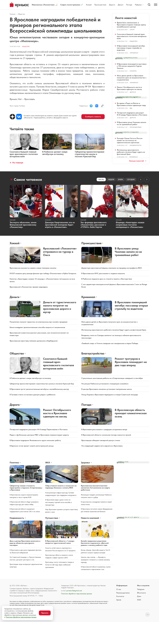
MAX (139, 600)
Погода (129, 5)
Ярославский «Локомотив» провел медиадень (29, 287)
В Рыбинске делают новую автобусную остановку (30, 378)
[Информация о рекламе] (146, 59)
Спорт (132, 29)
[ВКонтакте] (19, 116)
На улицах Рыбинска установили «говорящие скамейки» (105, 384)
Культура (133, 71)
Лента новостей (126, 18)
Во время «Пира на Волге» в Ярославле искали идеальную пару (131, 104)
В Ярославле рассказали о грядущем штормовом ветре (104, 429)
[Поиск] (149, 4)
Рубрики (138, 5)
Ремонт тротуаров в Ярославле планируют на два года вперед (131, 362)
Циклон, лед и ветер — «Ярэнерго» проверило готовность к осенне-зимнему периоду (95, 559)
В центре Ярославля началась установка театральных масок (106, 389)
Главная (12, 14)
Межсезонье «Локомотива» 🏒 (45, 5)
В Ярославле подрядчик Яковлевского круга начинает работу (35, 440)
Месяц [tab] (101, 179)
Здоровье (85, 462)
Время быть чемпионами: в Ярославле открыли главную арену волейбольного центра (131, 24)
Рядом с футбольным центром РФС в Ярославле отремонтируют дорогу (39, 435)
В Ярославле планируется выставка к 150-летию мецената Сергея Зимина (131, 66)
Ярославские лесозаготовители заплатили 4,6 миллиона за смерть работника (95, 488)
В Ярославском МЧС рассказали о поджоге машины (103, 273)
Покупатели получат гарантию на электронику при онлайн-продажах (38, 322)
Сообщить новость (93, 116)
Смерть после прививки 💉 (71, 5)
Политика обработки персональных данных (76, 594)
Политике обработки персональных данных (21, 617)
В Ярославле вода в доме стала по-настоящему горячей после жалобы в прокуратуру (58, 502)
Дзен (139, 596)
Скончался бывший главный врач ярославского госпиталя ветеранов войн (131, 36)
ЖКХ (47, 462)
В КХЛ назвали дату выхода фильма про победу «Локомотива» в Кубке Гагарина (43, 273)
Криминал (134, 53)
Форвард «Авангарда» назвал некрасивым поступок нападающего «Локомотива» (130, 224)
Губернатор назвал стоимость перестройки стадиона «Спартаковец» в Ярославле (26, 488)
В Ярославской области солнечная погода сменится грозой (106, 435)
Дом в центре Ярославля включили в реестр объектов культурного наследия (25, 543)
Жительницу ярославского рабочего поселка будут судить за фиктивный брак (131, 152)
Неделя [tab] (111, 179)
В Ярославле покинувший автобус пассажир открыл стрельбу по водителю (131, 48)
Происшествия (100, 5)
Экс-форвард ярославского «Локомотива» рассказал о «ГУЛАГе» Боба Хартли (93, 224)
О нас (118, 589)
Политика (14, 462)
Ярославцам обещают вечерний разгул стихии (100, 440)
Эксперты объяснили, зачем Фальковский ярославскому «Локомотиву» (23, 224)
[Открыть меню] (155, 4)
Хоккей (88, 5)
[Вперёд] (146, 179)
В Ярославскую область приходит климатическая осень (131, 413)
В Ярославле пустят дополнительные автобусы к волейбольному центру (39, 389)
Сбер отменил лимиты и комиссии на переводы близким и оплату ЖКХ (60, 487)
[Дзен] (12, 116)
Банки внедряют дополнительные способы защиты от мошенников (37, 327)
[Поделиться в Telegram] (91, 106)
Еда (131, 108)
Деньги (120, 5)
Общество (21, 14)
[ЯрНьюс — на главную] (19, 4)
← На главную (16, 162)
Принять (44, 613)
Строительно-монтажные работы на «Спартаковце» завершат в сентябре (112, 378)
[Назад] (140, 179)
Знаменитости (135, 145)
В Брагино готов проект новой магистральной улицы (32, 446)
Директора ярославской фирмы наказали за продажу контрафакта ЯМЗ (111, 268)
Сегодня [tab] (130, 179)
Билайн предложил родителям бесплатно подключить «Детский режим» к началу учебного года (95, 543)
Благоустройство (92, 353)
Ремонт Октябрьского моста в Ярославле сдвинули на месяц (129, 88)
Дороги (112, 5)
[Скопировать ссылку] (102, 106)
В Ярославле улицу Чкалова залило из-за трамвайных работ (131, 123)
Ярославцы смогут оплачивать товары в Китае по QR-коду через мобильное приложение (59, 564)
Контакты (120, 596)
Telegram (140, 589)
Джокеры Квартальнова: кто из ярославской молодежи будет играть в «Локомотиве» (60, 224)
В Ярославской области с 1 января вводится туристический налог (59, 542)
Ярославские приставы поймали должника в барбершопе (34, 341)
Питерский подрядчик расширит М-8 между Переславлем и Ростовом (132, 114)
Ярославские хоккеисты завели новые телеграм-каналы (33, 268)
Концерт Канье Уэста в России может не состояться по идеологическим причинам (129, 140)
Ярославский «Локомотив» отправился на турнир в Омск (60, 252)
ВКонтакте (141, 593)
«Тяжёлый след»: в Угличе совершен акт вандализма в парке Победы (109, 343)
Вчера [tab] (120, 179)
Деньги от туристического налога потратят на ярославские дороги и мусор (59, 307)
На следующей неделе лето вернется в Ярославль (102, 446)
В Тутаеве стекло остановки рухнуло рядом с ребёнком (32, 394)
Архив (118, 600)
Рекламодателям (123, 593)
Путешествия (51, 518)
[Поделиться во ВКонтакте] (96, 106)
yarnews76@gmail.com (74, 591)
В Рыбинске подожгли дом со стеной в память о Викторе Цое (106, 279)
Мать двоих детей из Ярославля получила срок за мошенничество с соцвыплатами (131, 77)
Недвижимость (17, 518)
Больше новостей (136, 161)
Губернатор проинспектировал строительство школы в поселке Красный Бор (42, 384)
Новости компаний (90, 518)
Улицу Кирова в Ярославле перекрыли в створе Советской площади (109, 394)
